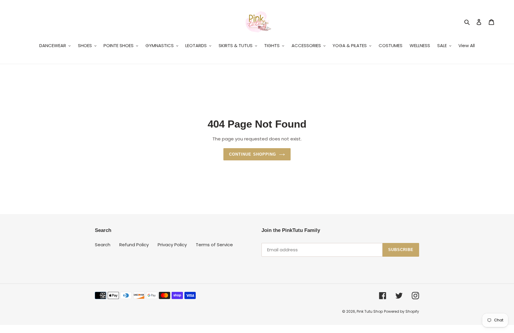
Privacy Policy (172, 244)
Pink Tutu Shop (370, 311)
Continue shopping (252, 154)
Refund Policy (134, 244)
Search (102, 244)
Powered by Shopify (401, 311)
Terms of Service (214, 244)
